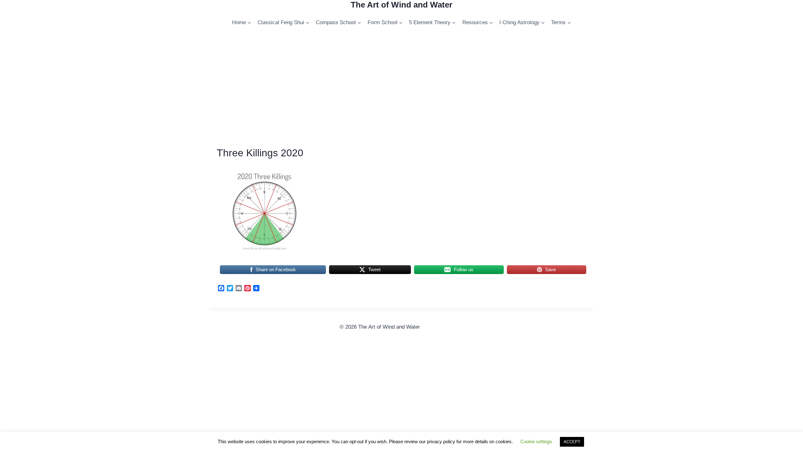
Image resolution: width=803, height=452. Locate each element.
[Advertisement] (401, 92)
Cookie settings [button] (536, 441)
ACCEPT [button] (572, 441)
